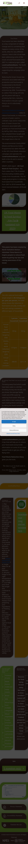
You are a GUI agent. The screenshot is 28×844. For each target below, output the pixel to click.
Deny (14, 426)
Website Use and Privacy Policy (13, 433)
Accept (14, 421)
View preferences (14, 430)
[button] (25, 410)
